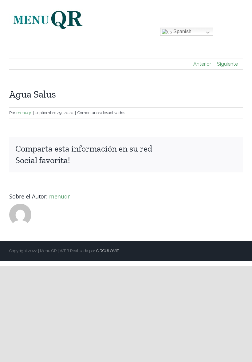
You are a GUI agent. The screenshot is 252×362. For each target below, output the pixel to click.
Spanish (181, 31)
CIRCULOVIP (107, 250)
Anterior (202, 64)
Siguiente (227, 64)
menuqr (23, 112)
